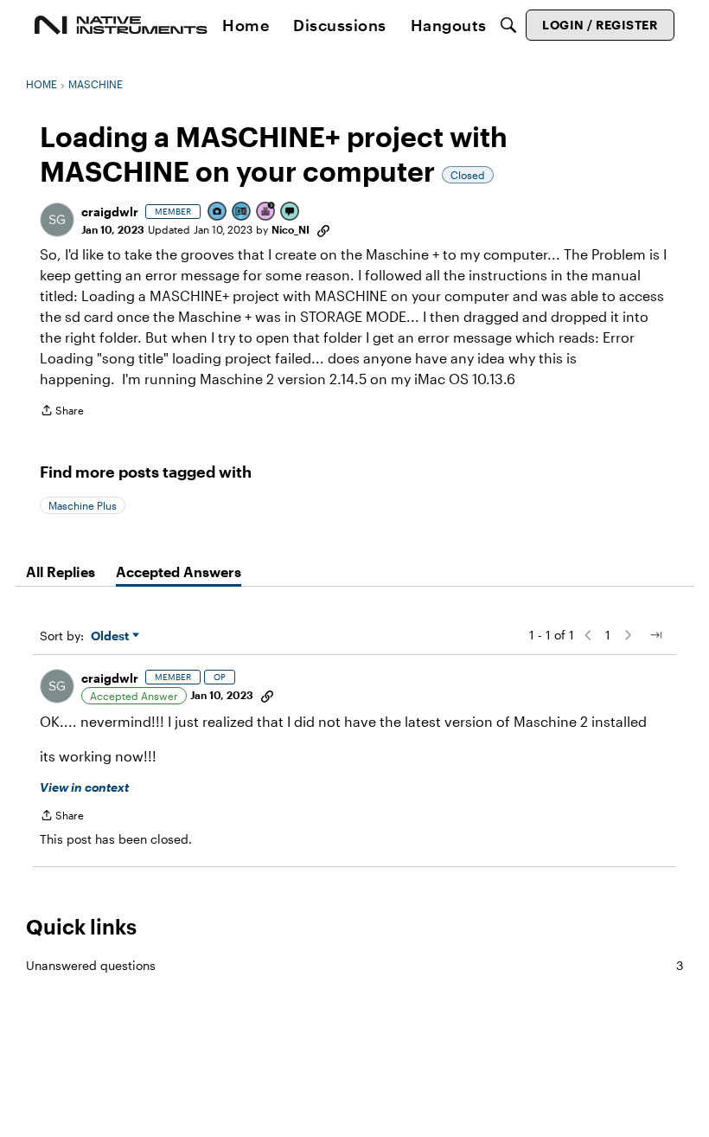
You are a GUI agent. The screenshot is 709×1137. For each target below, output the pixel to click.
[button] (57, 219)
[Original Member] (242, 212)
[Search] (508, 25)
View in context (84, 787)
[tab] (60, 572)
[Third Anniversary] (266, 212)
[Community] (121, 25)
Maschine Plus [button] (82, 505)
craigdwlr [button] (109, 211)
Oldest (111, 636)
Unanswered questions (354, 965)
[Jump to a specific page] (655, 635)
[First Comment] (290, 212)
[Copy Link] (323, 229)
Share (62, 412)
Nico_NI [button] (290, 229)
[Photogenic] (218, 212)
